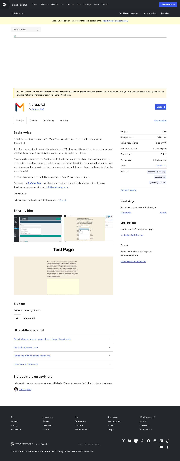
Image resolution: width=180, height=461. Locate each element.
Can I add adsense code (26, 347)
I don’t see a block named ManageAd (32, 355)
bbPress (144, 425)
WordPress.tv (82, 429)
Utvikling (64, 120)
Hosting (14, 425)
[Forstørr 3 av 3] (109, 247)
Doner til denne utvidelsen (133, 261)
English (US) (161, 166)
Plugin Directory (18, 13)
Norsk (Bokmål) (42, 444)
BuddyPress (146, 429)
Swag (111, 429)
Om (12, 417)
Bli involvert (113, 417)
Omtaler (33, 120)
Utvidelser (47, 425)
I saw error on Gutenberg (26, 364)
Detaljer (20, 120)
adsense (151, 172)
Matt (143, 421)
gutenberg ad (160, 177)
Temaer (46, 421)
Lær (76, 417)
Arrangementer (114, 421)
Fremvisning (48, 417)
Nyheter (14, 421)
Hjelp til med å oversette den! (115, 21)
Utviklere (79, 425)
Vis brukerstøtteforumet (132, 235)
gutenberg (161, 172)
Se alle (163, 212)
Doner (111, 425)
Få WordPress (168, 4)
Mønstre (46, 429)
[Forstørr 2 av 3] (109, 219)
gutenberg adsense (157, 183)
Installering (49, 120)
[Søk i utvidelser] (38, 29)
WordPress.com (148, 417)
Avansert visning (128, 190)
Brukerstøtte (160, 120)
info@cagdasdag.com (57, 187)
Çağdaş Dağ (38, 109)
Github (63, 200)
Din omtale (126, 212)
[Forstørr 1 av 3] (58, 219)
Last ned (161, 107)
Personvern (16, 429)
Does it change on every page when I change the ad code (42, 339)
